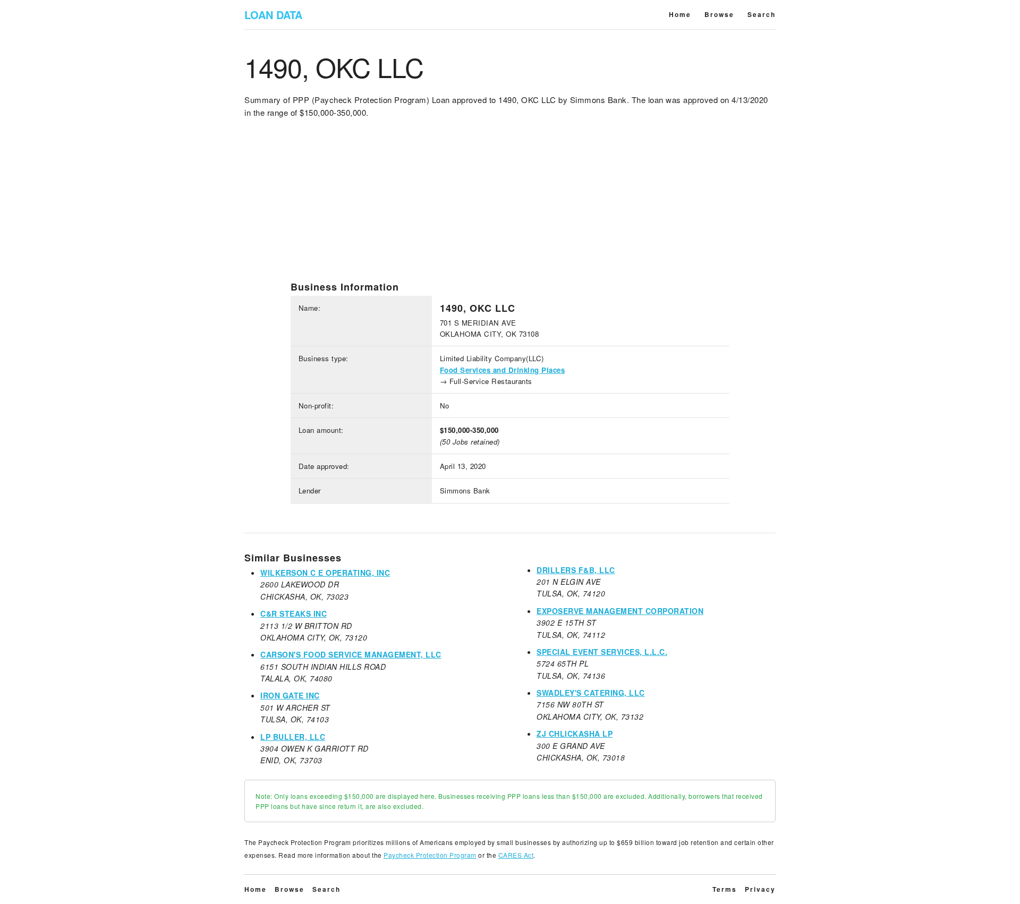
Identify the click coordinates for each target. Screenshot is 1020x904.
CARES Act (516, 854)
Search (761, 14)
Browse (719, 14)
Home (680, 14)
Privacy (760, 889)
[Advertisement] (510, 206)
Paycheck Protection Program (430, 854)
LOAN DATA (273, 14)
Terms (724, 889)
